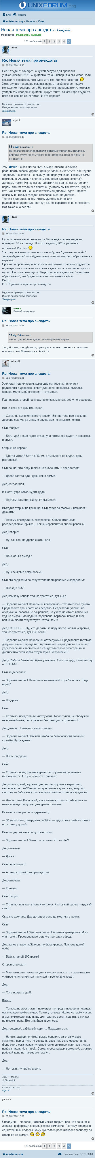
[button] (44, 41)
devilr (16, 147)
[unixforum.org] (47, 5)
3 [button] (59, 41)
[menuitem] (6, 14)
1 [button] (49, 41)
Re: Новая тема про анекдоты (29, 60)
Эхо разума (8, 111)
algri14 (17, 335)
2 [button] (54, 41)
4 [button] (64, 41)
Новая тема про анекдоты (36, 29)
